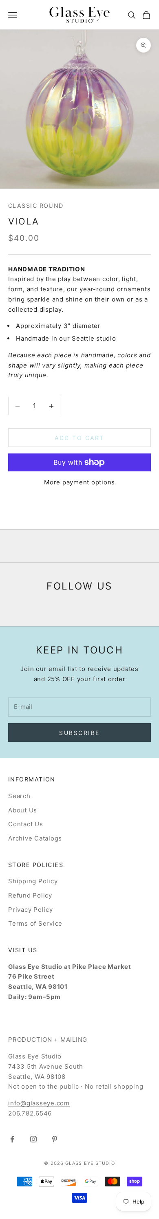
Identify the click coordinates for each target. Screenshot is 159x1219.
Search (19, 796)
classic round (36, 205)
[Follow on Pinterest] (55, 1139)
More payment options (79, 482)
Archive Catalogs (35, 838)
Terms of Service (35, 923)
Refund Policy (30, 895)
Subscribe (79, 732)
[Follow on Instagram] (33, 1139)
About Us (22, 810)
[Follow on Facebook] (12, 1139)
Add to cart (79, 437)
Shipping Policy (32, 881)
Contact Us (25, 824)
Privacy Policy (30, 909)
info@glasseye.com (39, 1103)
